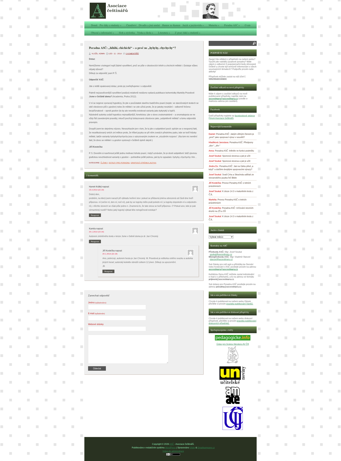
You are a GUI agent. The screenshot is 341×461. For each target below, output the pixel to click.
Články (104, 163)
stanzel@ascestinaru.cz (221, 259)
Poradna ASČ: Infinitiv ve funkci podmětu (234, 151)
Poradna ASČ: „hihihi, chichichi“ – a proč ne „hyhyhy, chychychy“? (132, 48)
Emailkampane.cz (206, 447)
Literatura (164, 32)
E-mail (96, 313)
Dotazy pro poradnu (119, 163)
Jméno (97, 302)
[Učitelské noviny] (232, 383)
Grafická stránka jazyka (143, 163)
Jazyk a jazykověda (193, 25)
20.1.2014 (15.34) (96, 232)
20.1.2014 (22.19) (109, 254)
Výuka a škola (145, 32)
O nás (247, 25)
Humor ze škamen (171, 25)
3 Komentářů (132, 54)
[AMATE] (232, 403)
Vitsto (192, 447)
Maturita (214, 25)
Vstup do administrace (173, 451)
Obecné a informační (102, 32)
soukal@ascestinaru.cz (221, 254)
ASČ (171, 444)
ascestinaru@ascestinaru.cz (223, 98)
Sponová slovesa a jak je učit (236, 156)
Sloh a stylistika (127, 32)
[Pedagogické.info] (232, 340)
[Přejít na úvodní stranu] (116, 11)
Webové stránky (96, 324)
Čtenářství (131, 25)
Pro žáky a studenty (110, 25)
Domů (94, 25)
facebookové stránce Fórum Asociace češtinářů (232, 116)
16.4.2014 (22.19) (96, 190)
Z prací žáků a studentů (187, 32)
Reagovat (95, 215)
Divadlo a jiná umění (149, 25)
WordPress (170, 447)
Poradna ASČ (232, 25)
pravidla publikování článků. (239, 304)
